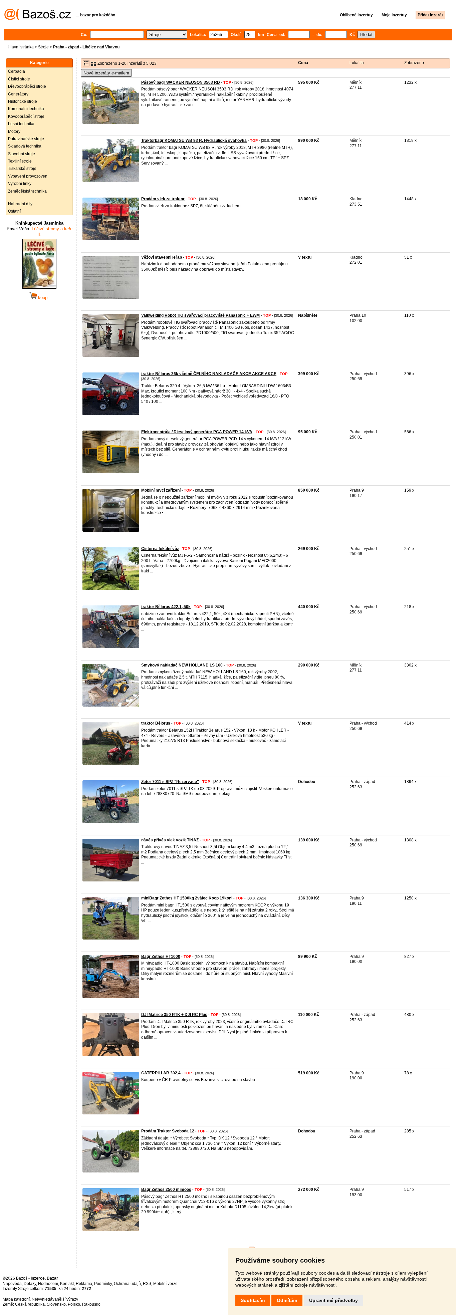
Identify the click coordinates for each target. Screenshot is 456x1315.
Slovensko (56, 1304)
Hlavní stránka (21, 47)
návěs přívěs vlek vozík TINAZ (170, 840)
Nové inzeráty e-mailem (106, 72)
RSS (147, 1283)
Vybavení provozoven (27, 176)
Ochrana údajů (127, 1283)
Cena (303, 62)
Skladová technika (24, 146)
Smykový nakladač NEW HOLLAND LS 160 (182, 665)
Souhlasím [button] (253, 1300)
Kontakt (67, 1283)
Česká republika (30, 1304)
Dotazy (30, 1283)
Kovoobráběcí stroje (26, 116)
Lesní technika (21, 123)
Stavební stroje (21, 154)
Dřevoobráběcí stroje (27, 86)
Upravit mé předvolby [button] (333, 1300)
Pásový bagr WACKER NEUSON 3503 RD (180, 82)
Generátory (18, 94)
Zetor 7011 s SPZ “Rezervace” (170, 781)
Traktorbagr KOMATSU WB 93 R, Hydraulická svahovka (194, 140)
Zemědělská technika (27, 191)
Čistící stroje (19, 79)
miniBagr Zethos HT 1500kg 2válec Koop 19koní (186, 898)
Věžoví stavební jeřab (161, 257)
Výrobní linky (19, 183)
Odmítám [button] (287, 1300)
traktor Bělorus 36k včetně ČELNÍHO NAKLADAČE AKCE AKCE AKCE (208, 373)
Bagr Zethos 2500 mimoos (166, 1189)
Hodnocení (48, 1283)
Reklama (84, 1283)
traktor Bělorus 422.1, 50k (166, 606)
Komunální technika (26, 108)
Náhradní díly (20, 204)
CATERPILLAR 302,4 (161, 1073)
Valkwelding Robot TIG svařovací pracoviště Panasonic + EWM (200, 315)
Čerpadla (16, 71)
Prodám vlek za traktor (163, 199)
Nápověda (12, 1283)
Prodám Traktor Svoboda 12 (167, 1131)
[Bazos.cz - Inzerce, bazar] (37, 18)
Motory (14, 131)
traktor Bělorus (155, 723)
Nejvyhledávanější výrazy (55, 1299)
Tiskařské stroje (22, 168)
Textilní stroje (20, 161)
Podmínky (103, 1283)
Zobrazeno (414, 62)
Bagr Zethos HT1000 (160, 956)
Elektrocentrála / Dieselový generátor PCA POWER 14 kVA (196, 432)
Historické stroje (22, 101)
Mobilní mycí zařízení (161, 490)
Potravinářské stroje (26, 139)
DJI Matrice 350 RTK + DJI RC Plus (174, 1014)
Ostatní (14, 211)
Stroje (43, 47)
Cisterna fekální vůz (160, 548)
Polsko (74, 1304)
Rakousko (91, 1304)
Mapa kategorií (16, 1299)
